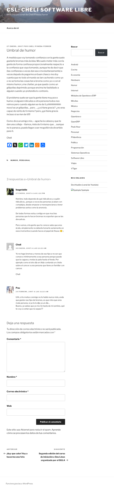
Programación (77, 147)
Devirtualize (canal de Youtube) (84, 185)
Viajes (73, 163)
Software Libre (77, 158)
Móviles (74, 101)
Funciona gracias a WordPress (19, 483)
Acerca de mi (13, 28)
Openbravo (76, 116)
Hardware (75, 80)
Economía (75, 75)
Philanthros (76, 137)
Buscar (74, 46)
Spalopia (85, 190)
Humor (14, 160)
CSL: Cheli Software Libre (49, 10)
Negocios (75, 111)
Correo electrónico (18, 391)
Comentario (14, 339)
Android (74, 64)
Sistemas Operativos (80, 153)
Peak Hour (75, 127)
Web (9, 406)
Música (74, 106)
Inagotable (21, 189)
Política (74, 142)
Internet (74, 90)
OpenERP (75, 121)
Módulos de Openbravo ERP (83, 95)
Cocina (74, 69)
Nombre (12, 377)
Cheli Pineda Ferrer (40, 46)
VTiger (74, 168)
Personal (24, 160)
